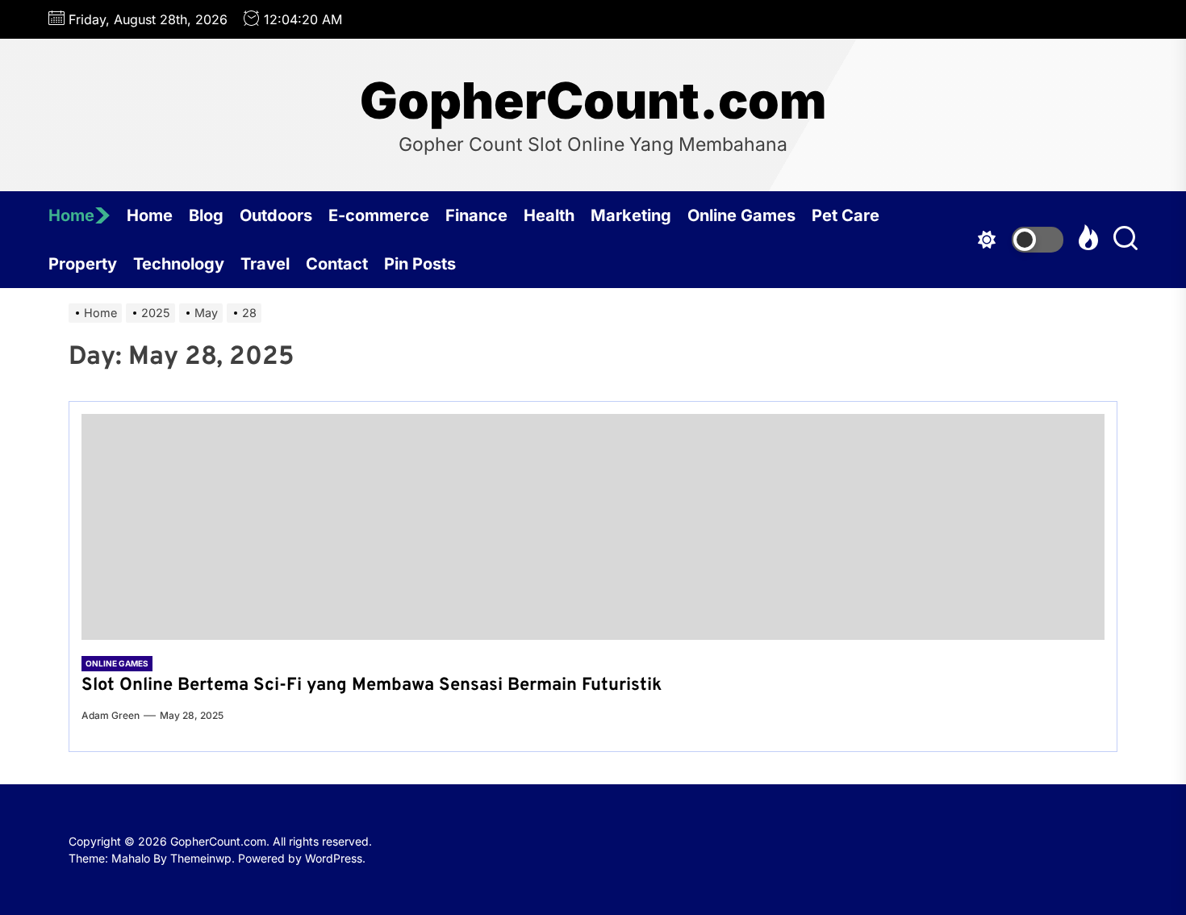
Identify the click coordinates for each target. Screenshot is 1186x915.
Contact (337, 264)
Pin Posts (420, 264)
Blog (206, 215)
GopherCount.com (593, 101)
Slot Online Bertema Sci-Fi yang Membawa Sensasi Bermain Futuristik (371, 685)
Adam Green (110, 715)
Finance (476, 215)
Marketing (631, 215)
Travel (265, 264)
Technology (178, 264)
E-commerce (378, 215)
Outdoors (276, 215)
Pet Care (845, 215)
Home (71, 215)
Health (549, 215)
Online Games (741, 215)
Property (82, 264)
